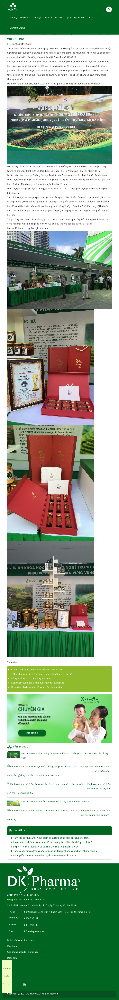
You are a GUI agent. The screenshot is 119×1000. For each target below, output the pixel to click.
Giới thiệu (37, 17)
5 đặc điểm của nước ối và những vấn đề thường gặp (37, 683)
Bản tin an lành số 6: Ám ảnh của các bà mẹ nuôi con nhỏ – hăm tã (55, 802)
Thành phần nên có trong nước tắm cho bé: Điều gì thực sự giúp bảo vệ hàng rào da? (55, 851)
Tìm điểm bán (6, 968)
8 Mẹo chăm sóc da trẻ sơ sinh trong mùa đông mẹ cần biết (42, 674)
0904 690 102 (31, 918)
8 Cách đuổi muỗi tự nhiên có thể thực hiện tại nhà (37, 670)
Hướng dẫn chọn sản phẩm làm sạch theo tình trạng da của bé (44, 856)
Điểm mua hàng (17, 28)
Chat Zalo (7, 976)
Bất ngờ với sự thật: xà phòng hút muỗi (31, 678)
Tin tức (91, 17)
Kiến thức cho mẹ (53, 17)
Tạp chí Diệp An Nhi (75, 17)
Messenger (7, 984)
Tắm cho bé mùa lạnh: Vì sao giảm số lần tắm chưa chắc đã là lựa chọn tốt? (51, 838)
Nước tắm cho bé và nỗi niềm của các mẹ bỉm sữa (36, 687)
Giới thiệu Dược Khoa (19, 17)
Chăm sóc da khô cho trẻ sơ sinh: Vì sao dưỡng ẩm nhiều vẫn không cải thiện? (52, 842)
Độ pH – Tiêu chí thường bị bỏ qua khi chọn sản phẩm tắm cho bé (46, 847)
